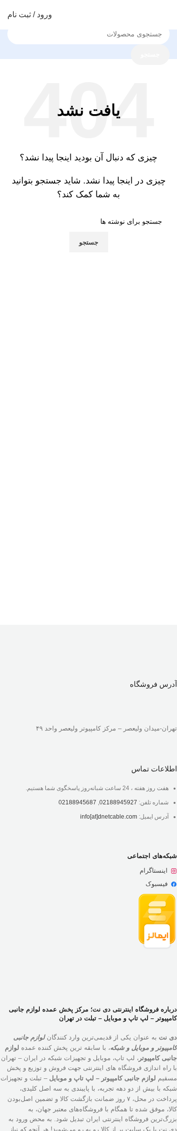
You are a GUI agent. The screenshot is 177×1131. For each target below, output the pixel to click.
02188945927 (118, 802)
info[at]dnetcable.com (108, 816)
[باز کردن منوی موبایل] (166, 15)
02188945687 (77, 802)
